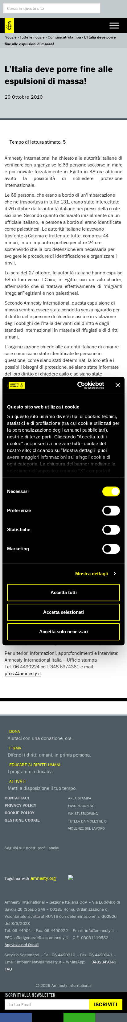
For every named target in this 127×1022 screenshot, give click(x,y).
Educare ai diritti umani (34, 764)
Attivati (17, 781)
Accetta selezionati (63, 612)
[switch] (111, 510)
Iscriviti (105, 1004)
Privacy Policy (20, 805)
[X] (23, 857)
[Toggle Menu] (114, 25)
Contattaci (17, 798)
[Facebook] (11, 857)
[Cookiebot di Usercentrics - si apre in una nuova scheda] (78, 385)
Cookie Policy (19, 812)
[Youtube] (35, 857)
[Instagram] (48, 857)
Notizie (11, 37)
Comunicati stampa (64, 37)
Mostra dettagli (91, 573)
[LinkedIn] (60, 857)
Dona (14, 731)
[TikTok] (85, 857)
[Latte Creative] (84, 877)
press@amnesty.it (23, 673)
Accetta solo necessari (63, 631)
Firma (14, 748)
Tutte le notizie (32, 37)
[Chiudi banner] (118, 385)
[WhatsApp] (72, 857)
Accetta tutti (64, 592)
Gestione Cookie (22, 820)
